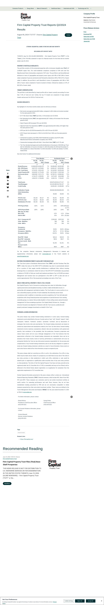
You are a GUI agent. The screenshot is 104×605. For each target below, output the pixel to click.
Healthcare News (56, 8)
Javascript (87, 41)
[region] (52, 601)
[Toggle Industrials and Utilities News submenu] (76, 8)
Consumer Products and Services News (18, 8)
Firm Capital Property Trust (10, 458)
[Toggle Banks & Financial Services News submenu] (49, 8)
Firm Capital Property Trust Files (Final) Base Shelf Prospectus (21, 463)
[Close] (101, 601)
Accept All (90, 600)
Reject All (80, 600)
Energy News (30, 8)
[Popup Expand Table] (71, 158)
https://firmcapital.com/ (26, 439)
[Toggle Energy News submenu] (35, 8)
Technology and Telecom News (83, 8)
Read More (7, 483)
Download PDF (88, 34)
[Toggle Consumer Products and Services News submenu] (25, 8)
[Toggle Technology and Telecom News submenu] (91, 8)
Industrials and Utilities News (69, 8)
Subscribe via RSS (89, 36)
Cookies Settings (69, 600)
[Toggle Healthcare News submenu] (62, 8)
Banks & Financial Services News (42, 8)
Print (85, 32)
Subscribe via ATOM (89, 39)
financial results (21, 432)
